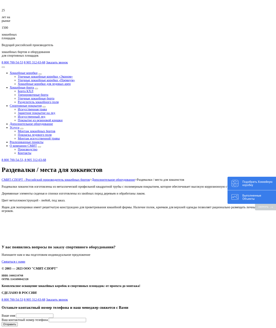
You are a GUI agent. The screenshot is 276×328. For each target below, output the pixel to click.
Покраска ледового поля (35, 134)
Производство (27, 149)
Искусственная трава (32, 109)
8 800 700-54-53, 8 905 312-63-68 (24, 160)
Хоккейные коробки (24, 73)
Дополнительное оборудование (31, 124)
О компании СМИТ (23, 145)
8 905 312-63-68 (34, 62)
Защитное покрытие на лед (36, 113)
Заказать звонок (57, 62)
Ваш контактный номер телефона (25, 320)
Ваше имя (8, 315)
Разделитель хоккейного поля (38, 102)
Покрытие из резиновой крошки (40, 120)
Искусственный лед (31, 116)
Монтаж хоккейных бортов (36, 131)
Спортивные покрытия (26, 105)
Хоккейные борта (22, 87)
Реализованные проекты (26, 142)
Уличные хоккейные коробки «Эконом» (45, 76)
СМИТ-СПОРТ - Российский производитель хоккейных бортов (46, 179)
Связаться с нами (13, 261)
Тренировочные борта (33, 94)
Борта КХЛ (25, 91)
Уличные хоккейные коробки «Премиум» (46, 80)
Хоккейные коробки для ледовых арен (44, 84)
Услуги (14, 127)
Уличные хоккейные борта (36, 98)
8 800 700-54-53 (12, 62)
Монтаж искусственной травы (39, 138)
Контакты (24, 153)
